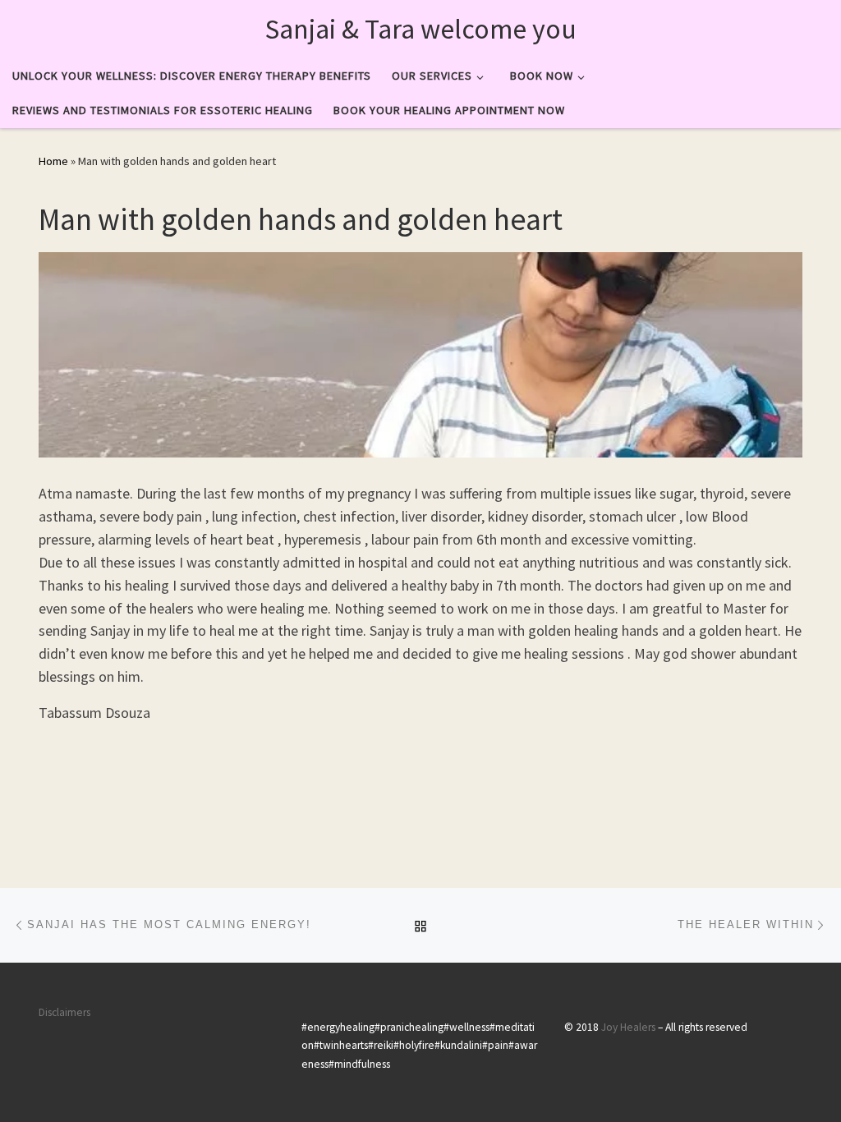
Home (53, 161)
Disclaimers (64, 1012)
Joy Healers (628, 1027)
